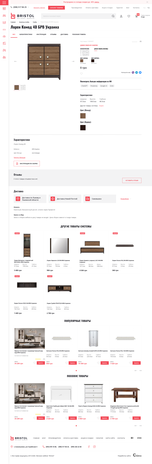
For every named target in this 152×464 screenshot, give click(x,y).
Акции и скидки (87, 438)
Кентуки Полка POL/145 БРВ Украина (122, 351)
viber (133, 72)
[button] (16, 61)
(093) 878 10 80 (51, 447)
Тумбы (35, 22)
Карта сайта (110, 438)
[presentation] (136, 370)
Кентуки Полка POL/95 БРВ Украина (58, 351)
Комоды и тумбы (24, 22)
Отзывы (53, 34)
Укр (144, 8)
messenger (140, 72)
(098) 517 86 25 (20, 7)
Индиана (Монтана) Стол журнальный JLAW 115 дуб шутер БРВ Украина (124, 407)
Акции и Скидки (107, 8)
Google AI (103, 86)
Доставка (64, 34)
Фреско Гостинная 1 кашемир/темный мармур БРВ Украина (28, 351)
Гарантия (119, 8)
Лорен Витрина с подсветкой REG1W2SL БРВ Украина (23, 261)
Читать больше (19, 157)
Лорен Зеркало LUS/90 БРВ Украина (58, 260)
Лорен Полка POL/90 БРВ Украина (123, 260)
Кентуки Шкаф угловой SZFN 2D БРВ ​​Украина (93, 351)
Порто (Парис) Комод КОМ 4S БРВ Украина (92, 406)
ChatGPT (84, 86)
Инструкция (41, 34)
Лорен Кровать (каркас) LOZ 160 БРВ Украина (91, 261)
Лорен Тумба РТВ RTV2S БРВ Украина (58, 303)
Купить (40, 363)
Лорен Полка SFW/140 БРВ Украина (25, 303)
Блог (127, 8)
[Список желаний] (129, 16)
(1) (44, 359)
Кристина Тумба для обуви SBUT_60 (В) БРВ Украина (60, 407)
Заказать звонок (39, 8)
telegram (136, 72)
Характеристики (25, 34)
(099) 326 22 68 (76, 447)
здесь (97, 2)
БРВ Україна (35, 149)
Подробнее (125, 199)
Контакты (136, 8)
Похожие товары (79, 34)
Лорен (95, 50)
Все (14, 34)
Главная (13, 22)
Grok (111, 86)
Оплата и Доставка (92, 8)
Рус (149, 8)
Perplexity (94, 86)
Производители (76, 8)
